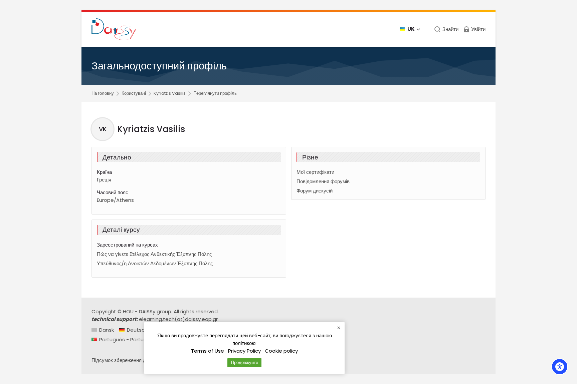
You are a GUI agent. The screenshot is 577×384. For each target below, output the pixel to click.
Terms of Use (207, 350)
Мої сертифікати (315, 171)
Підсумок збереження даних (124, 360)
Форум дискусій (315, 190)
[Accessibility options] (559, 366)
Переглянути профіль (215, 93)
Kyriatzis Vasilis (170, 93)
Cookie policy (281, 350)
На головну (102, 93)
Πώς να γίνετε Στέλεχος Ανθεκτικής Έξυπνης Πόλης (154, 254)
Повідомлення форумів (323, 181)
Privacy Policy (244, 350)
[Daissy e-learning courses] (113, 29)
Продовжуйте (244, 362)
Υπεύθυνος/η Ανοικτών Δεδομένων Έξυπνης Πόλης (155, 263)
